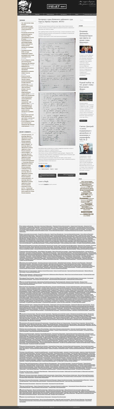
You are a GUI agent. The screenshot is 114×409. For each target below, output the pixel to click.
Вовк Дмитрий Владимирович (88, 247)
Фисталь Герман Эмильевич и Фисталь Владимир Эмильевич (35, 376)
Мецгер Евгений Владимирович (48, 318)
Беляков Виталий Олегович (80, 237)
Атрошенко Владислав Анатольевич (73, 230)
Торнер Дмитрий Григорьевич (42, 366)
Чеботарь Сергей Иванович (26, 386)
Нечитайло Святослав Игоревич (39, 325)
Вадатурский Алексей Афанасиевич (67, 245)
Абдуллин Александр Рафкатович (43, 226)
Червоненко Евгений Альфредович (59, 386)
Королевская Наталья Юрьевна (36, 295)
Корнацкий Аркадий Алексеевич (74, 294)
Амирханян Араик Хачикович (27, 228)
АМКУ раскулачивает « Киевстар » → (69, 175)
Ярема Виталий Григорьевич (62, 399)
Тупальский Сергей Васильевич (48, 369)
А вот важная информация (26, 226)
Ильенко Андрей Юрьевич (35, 283)
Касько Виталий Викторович (33, 287)
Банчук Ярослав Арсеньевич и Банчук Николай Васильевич (50, 235)
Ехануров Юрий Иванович (33, 272)
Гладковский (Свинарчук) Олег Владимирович (40, 254)
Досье (91, 188)
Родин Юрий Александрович (65, 347)
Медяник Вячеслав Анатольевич (27, 317)
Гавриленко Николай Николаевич (28, 251)
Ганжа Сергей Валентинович (49, 252)
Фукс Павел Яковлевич (88, 376)
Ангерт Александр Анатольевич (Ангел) (46, 228)
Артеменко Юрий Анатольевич (77, 229)
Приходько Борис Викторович (76, 341)
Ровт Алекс (55, 347)
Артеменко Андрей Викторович (60, 229)
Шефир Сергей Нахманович (88, 391)
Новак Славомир (29, 326)
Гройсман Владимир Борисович (50, 259)
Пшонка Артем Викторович (83, 342)
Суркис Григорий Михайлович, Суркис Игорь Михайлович (40, 361)
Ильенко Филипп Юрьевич (50, 283)
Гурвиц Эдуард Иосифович (26, 260)
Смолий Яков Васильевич (26, 357)
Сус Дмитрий (60, 361)
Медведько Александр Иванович (82, 316)
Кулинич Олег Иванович (58, 301)
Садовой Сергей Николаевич (56, 352)
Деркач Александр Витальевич (35, 265)
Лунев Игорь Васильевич (63, 309)
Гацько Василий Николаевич (64, 252)
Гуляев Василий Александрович (84, 259)
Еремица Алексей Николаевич (45, 270)
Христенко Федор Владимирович (73, 381)
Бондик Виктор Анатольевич (41, 242)
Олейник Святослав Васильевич (27, 329)
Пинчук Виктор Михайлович (60, 338)
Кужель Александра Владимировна (34, 300)
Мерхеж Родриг (35, 318)
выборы (82, 208)
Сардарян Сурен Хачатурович (71, 352)
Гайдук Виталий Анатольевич (60, 251)
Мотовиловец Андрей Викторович (73, 319)
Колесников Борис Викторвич (33, 293)
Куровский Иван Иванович (49, 302)
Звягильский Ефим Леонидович (58, 278)
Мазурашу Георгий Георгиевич (44, 313)
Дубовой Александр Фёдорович (84, 267)
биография (85, 207)
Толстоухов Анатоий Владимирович (69, 365)
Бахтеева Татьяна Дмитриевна (27, 236)
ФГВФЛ (89, 205)
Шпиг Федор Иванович (69, 393)
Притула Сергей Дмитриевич (60, 341)
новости (86, 214)
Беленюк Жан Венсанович (44, 237)
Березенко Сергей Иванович (69, 238)
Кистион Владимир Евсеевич (79, 289)
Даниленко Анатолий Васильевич (28, 262)
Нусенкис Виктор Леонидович (60, 326)
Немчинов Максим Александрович (68, 324)
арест (92, 205)
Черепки (37, 14)
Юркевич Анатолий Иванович (27, 397)
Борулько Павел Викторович (56, 242)
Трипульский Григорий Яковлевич (28, 368)
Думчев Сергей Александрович (27, 268)
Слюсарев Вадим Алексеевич (51, 356)
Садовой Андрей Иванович (41, 352)
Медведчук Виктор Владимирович (65, 316)
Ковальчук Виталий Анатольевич (41, 292)
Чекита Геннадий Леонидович (42, 386)
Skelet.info (52, 407)
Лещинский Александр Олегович (45, 307)
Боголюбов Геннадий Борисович (76, 239)
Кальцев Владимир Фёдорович (43, 286)
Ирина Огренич (45, 168)
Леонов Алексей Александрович (27, 307)
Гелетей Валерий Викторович (80, 252)
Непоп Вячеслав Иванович (84, 324)
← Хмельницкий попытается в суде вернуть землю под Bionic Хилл (47, 175)
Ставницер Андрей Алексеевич (69, 358)
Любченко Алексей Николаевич (80, 310)
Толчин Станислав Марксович (87, 365)
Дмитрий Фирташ (85, 188)
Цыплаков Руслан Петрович (56, 383)
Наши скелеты (50, 14)
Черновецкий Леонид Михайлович (77, 386)
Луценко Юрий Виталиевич (36, 310)
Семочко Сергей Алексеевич (42, 355)
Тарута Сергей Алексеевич (64, 363)
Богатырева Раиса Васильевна (44, 239)
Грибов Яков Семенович (40, 258)
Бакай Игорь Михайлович (57, 234)
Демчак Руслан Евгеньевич (79, 262)
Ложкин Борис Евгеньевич (88, 308)
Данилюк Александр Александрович (47, 262)
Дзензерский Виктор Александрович (72, 265)
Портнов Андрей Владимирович (49, 340)
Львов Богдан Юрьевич (66, 310)
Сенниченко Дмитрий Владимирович (59, 355)
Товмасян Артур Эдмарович (52, 365)
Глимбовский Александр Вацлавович (62, 254)
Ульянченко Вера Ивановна (40, 371)
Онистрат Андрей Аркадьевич (78, 329)
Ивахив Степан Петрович (72, 281)
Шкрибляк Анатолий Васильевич (87, 392)
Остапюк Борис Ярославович (75, 330)
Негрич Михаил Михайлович (34, 324)
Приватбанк (91, 198)
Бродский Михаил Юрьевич (84, 242)
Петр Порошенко (85, 197)
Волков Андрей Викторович (26, 249)
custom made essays (26, 178)
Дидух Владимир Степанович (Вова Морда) (37, 266)
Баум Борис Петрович (72, 235)
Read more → (83, 78)
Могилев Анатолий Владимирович (82, 318)
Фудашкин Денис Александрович (73, 376)
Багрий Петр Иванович (44, 234)
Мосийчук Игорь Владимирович (38, 319)
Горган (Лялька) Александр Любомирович (54, 257)
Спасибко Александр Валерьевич (34, 358)
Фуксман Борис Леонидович (26, 377)
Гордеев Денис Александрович (73, 257)
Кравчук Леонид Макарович (83, 296)
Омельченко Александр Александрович (59, 329)
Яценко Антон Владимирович (77, 400)
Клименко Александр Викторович (42, 290)
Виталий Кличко (84, 185)
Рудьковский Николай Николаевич (39, 348)
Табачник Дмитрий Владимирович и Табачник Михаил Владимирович (38, 363)
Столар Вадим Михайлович (60, 360)
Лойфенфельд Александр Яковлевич (28, 309)
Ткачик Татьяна (40, 365)
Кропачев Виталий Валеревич (70, 297)
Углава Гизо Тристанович (26, 371)
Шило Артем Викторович (25, 392)
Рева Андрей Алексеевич (87, 346)
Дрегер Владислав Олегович (51, 267)
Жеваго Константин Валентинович (74, 274)
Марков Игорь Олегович (39, 315)
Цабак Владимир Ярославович (27, 383)
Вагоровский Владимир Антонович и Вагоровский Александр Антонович (38, 245)
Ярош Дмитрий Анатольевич (61, 400)
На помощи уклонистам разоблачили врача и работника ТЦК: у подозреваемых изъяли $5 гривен (27, 36)
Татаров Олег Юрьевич (77, 363)
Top (111, 406)
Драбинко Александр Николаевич (34, 267)
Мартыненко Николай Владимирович (56, 315)
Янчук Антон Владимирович (47, 399)
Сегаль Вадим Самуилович (34, 354)
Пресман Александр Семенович (67, 340)
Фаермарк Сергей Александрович (46, 375)
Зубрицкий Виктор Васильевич (74, 279)
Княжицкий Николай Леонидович (50, 291)
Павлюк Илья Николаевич (59, 333)
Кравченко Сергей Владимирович (67, 296)
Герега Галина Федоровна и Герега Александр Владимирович (72, 253)
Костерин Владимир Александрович (74, 295)
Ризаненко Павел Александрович (42, 347)
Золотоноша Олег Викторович (40, 279)
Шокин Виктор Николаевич (56, 393)
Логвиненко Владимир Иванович (72, 308)
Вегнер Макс (50, 246)
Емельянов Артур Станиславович (28, 270)
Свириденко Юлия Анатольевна (62, 353)
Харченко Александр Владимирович (29, 380)
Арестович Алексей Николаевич (43, 229)
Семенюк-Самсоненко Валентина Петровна (84, 354)
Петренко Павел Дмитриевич (50, 337)
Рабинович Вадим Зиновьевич (27, 346)
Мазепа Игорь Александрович (27, 313)
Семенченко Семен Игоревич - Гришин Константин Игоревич (57, 354)
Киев (88, 191)
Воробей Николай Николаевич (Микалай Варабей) (63, 249)
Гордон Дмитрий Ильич (87, 257)
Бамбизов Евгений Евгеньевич (27, 235)
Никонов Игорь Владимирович (78, 325)
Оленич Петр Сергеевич (43, 329)
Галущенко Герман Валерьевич (34, 252)
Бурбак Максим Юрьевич (38, 243)
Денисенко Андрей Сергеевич (56, 264)
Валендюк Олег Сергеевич (84, 245)
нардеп (81, 214)
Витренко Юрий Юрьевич (73, 247)
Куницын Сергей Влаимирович (73, 301)
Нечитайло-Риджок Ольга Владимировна (58, 325)
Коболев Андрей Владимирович (68, 291)
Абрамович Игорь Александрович (61, 226)
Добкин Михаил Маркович (56, 266)
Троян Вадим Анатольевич (45, 368)
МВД (90, 193)
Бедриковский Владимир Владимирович (64, 236)
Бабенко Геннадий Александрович (28, 234)
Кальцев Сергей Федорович (58, 286)
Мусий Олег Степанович (34, 320)
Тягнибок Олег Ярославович (83, 369)
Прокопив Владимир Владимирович (49, 342)
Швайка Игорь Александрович (56, 389)
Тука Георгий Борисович (32, 369)
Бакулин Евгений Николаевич (72, 234)
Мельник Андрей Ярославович (45, 317)
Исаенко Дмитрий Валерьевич (27, 284)
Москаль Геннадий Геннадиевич (55, 319)
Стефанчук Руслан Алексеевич (45, 360)
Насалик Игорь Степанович (78, 323)
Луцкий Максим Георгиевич (51, 310)
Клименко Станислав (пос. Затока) (60, 290)
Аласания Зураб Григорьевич (60, 227)
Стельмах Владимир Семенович (27, 360)
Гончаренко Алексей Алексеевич (34, 257)
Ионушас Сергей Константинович (83, 283)
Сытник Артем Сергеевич (70, 361)
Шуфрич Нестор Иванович (58, 394)
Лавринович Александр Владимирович (60, 304)
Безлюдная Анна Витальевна (83, 236)
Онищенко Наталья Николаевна (45, 330)
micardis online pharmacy (27, 160)
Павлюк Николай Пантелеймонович (75, 333)
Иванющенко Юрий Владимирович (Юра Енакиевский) (51, 281)
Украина (88, 204)
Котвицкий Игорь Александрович (49, 296)
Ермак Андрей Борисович (60, 270)
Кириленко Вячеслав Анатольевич (50, 289)
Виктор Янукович (87, 184)
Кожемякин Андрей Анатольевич (59, 292)
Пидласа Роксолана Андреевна (85, 337)
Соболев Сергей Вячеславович (58, 357)
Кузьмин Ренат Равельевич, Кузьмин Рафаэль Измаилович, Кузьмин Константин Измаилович (69, 300)
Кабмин (85, 191)
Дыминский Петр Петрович (43, 268)
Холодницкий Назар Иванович (81, 380)
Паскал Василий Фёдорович (52, 336)
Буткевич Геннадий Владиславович (86, 243)
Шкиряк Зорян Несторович (71, 392)
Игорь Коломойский (87, 190)
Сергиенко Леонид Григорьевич (78, 355)
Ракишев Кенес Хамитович (55, 346)
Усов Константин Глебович (32, 372)
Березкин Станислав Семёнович (85, 238)
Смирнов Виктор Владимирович (86, 356)
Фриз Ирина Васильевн (58, 376)
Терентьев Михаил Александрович (35, 364)
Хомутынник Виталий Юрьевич (37, 381)
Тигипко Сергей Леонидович (52, 364)
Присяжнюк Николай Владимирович (29, 341)
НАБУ (83, 194)
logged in (46, 184)
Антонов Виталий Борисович (27, 229)
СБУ (88, 202)
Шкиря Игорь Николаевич (57, 392)
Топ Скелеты (63, 14)
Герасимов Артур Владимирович (34, 253)
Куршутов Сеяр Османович (64, 302)
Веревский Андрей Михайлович (69, 246)
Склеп (76, 14)
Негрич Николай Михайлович (50, 324)
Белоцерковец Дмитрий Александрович (61, 237)
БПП (90, 182)
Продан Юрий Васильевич (33, 342)
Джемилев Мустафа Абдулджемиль (52, 265)
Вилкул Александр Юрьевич (26, 247)
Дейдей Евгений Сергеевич (64, 262)
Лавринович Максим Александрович (80, 304)
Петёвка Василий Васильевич (34, 337)
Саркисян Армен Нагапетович (87, 352)
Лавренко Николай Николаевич (41, 304)
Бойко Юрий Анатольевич (80, 240)
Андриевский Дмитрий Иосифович (66, 228)
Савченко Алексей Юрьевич (26, 352)
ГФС (92, 187)
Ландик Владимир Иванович (51, 306)
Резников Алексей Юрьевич (26, 347)
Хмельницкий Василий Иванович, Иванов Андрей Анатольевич (56, 380)
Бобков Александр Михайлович (27, 239)
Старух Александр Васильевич (86, 358)
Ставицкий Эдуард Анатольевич (52, 358)
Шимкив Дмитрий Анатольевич (41, 392)
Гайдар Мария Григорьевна (45, 251)
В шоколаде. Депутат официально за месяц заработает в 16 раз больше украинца (27, 138)
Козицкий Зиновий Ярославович (77, 292)
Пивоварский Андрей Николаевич (67, 337)
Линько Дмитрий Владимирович (63, 307)
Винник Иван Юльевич (60, 247)
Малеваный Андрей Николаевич (78, 313)
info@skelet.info (76, 407)
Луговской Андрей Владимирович (48, 309)
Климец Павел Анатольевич (77, 290)
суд (92, 214)
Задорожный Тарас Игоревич (26, 278)
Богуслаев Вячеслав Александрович (35, 240)
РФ (87, 200)
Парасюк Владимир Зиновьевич (49, 335)
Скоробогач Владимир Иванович (34, 356)
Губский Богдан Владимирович (68, 259)
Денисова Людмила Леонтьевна (72, 264)
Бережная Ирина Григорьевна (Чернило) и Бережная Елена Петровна (44, 238)
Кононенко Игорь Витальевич (82, 293)
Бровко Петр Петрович (70, 242)
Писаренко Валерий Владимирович (77, 338)
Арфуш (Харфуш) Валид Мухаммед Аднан (37, 230)
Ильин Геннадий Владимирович (65, 283)
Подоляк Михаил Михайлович (73, 339)
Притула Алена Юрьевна (45, 341)
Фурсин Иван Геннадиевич (42, 377)
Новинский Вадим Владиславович (43, 326)
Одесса (52, 168)
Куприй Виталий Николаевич (34, 302)
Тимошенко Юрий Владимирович (86, 364)
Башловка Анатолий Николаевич (44, 236)
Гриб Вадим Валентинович (26, 258)
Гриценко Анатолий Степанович (33, 259)
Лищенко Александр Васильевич (54, 308)
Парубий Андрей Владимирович (66, 335)
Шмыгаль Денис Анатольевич (40, 393)
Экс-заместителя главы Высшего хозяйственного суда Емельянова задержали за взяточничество (27, 26)
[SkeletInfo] (57, 6)
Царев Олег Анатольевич (42, 383)
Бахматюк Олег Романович (85, 235)
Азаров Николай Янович (46, 227)
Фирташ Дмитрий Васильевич (86, 375)
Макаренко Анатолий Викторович (61, 313)
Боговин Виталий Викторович (60, 239)
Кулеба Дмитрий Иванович (26, 301)
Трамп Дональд (54, 366)
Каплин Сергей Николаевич (73, 286)
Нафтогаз (90, 194)
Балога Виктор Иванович (86, 234)
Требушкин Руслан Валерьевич (67, 366)
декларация (89, 208)
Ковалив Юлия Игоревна (25, 292)
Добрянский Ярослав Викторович (72, 266)
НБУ (86, 194)
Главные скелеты (24, 14)
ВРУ (93, 182)
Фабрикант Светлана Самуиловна (28, 375)
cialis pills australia (26, 134)
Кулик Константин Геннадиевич (42, 301)
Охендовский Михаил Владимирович (39, 331)
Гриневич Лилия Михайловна (74, 258)
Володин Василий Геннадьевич (42, 249)
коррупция (86, 211)
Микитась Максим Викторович (65, 318)
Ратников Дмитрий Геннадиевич (71, 346)
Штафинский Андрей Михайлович (85, 393)
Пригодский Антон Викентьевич (84, 340)
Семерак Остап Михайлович (26, 355)
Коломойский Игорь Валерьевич (66, 293)
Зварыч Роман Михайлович (42, 278)
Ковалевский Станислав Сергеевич (85, 291)
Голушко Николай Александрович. (72, 256)
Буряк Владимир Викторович (68, 243)
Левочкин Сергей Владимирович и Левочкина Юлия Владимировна (76, 306)
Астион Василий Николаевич (56, 230)
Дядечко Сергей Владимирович (59, 268)
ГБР (86, 186)
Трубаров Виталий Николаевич (61, 368)
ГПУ (88, 187)
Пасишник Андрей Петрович (36, 336)
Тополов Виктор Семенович (26, 366)
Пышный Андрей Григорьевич (37, 343)
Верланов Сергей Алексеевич (85, 246)
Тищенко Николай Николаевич (27, 365)
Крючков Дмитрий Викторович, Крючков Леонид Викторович (72, 298)
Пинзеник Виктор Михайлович (43, 338)
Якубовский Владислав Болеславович (29, 399)
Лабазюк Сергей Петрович (26, 304)
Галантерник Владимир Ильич (77, 251)
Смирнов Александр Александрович (68, 356)
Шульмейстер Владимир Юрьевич (28, 394)
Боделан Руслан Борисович (52, 240)
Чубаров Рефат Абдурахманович (56, 387)
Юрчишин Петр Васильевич (59, 397)
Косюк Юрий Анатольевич (33, 296)
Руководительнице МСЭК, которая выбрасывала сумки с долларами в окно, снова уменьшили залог (27, 53)
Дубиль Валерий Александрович (67, 267)
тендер (88, 215)
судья (56, 168)
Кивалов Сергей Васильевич (33, 289)
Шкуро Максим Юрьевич (25, 393)
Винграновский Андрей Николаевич (44, 247)
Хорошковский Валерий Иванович (56, 381)
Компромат (85, 193)
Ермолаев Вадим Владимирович (75, 270)
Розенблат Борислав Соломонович (82, 347)
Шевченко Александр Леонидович (36, 391)
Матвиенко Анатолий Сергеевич (74, 315)
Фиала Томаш (58, 375)
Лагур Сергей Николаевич (36, 306)
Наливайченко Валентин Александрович (60, 323)
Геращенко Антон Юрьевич (50, 253)
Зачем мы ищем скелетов (90, 14)
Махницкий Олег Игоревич (33, 316)
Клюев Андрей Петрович (34, 291)
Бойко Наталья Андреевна (66, 240)
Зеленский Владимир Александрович (77, 278)
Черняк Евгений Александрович (39, 387)
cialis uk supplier (25, 152)
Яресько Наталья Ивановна (78, 399)
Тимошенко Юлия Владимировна (68, 364)
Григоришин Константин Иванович (56, 258)
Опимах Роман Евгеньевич (61, 330)
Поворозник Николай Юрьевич (57, 339)
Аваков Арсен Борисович (76, 226)
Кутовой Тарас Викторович (78, 302)
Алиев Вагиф (72, 227)
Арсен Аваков (88, 181)
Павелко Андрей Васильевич (27, 333)
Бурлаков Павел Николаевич (52, 243)
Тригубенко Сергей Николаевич (83, 366)
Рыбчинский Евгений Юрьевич (77, 348)
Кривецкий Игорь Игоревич (55, 297)
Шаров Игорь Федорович (25, 389)
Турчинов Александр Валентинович (65, 369)
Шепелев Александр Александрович (71, 391)
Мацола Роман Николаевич (48, 316)
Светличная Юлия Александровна (44, 353)
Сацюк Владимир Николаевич (27, 353)
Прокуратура (83, 200)
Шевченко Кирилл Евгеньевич (53, 391)
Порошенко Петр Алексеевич (33, 340)
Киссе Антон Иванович (66, 289)
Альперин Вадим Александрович (84, 227)
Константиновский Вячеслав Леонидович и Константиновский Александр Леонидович (42, 294)
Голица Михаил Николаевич (54, 256)
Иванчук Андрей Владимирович (28, 281)
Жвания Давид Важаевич (26, 274)
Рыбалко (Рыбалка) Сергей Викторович (59, 348)
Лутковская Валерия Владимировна (80, 309)
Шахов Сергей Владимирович (40, 389)
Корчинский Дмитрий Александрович (54, 295)
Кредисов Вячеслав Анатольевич (38, 297)
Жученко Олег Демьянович (35, 275)
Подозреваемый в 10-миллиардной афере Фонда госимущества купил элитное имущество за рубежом (27, 44)
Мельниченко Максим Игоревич (61, 317)
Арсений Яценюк (84, 182)
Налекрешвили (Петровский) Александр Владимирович (34, 323)
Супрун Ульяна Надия (74, 360)
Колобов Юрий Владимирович (50, 293)
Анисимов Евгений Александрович (85, 228)
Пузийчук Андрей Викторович (68, 342)
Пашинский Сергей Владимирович (69, 336)
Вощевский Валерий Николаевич (85, 249)
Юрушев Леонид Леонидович (43, 397)
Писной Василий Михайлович (40, 339)
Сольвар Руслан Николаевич (73, 357)
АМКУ (82, 181)
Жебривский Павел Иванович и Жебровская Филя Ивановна (48, 274)
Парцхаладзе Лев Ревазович (82, 335)
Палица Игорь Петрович (34, 335)
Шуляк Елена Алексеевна (44, 394)
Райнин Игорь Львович (42, 346)
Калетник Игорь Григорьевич (27, 286)
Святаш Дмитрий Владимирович (79, 353)
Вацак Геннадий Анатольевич (39, 246)
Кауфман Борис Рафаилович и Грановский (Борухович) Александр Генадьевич (62, 287)
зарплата (85, 209)
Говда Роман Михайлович (79, 254)
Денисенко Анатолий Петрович (40, 264)
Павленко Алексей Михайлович (43, 333)
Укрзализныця (83, 205)
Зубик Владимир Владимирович (57, 279)
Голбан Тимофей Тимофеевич (39, 256)
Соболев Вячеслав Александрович (41, 357)
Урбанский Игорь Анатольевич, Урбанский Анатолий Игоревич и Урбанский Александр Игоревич (56, 372)
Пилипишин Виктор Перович (27, 338)
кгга (89, 209)
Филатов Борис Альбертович (70, 375)
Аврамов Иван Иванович (33, 227)
